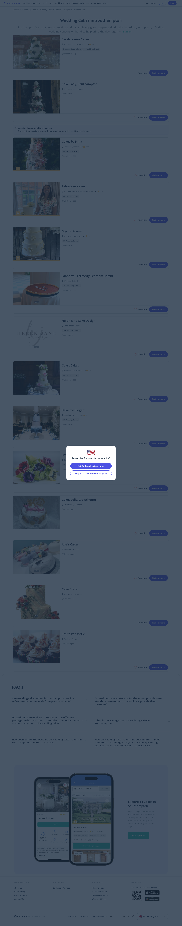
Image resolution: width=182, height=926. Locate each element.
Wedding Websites (62, 3)
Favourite (142, 73)
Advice (105, 3)
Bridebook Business (61, 888)
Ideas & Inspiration (93, 3)
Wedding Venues (30, 3)
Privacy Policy (84, 916)
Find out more (158, 73)
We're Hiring (19, 891)
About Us (18, 888)
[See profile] (36, 52)
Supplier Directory (99, 891)
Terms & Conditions (100, 916)
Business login (151, 3)
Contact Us (19, 899)
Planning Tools (78, 3)
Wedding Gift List (99, 899)
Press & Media (20, 895)
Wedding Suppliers (46, 3)
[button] (138, 835)
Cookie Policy (71, 916)
